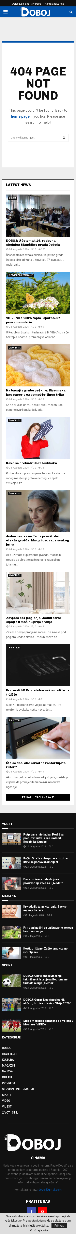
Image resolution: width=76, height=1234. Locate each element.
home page (20, 116)
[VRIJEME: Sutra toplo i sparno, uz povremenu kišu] (38, 293)
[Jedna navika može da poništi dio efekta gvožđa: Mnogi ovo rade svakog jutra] (38, 511)
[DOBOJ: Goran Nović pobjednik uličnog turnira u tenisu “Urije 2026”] (11, 1004)
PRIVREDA (8, 1083)
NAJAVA (7, 1071)
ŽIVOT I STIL (14, 348)
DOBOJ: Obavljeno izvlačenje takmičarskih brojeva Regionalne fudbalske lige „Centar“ (45, 979)
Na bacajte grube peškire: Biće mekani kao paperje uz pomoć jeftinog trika (37, 392)
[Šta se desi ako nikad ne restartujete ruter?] (38, 738)
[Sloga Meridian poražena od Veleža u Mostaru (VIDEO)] (11, 1025)
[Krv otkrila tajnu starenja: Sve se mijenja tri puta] (11, 911)
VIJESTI (7, 1106)
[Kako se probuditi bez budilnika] (38, 438)
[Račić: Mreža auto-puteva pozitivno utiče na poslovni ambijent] (11, 863)
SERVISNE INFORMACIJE (21, 275)
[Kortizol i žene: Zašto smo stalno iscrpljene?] (11, 953)
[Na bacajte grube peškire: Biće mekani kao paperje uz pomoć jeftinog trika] (38, 365)
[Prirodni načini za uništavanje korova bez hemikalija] (11, 932)
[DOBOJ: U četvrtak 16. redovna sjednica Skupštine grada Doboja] (38, 216)
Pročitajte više (39, 1230)
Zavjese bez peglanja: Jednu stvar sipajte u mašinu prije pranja (33, 620)
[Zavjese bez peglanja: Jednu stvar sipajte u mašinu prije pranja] (38, 593)
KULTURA (8, 1059)
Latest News (18, 185)
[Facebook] (31, 1211)
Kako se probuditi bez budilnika (31, 463)
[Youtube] (42, 1211)
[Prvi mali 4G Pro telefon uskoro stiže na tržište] (38, 665)
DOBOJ (12, 198)
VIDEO (6, 1100)
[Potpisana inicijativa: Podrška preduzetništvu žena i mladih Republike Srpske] (11, 839)
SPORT (6, 1094)
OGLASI (7, 1077)
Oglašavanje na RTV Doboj (27, 3)
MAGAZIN (8, 1065)
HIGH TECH (14, 648)
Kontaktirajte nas (54, 3)
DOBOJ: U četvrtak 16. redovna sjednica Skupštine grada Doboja (33, 243)
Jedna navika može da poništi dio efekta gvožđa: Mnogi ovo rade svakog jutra (37, 540)
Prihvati (59, 1225)
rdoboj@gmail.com (49, 1189)
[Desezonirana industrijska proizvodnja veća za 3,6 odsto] (11, 883)
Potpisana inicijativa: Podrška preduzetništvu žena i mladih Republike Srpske (43, 838)
